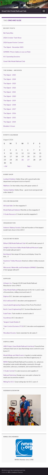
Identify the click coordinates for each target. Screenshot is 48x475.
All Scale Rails (8, 206)
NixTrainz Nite (8, 33)
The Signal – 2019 (9, 100)
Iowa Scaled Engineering (11, 305)
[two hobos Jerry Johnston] (24, 410)
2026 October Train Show (12, 38)
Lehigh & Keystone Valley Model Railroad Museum (20, 247)
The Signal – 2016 (9, 113)
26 (23, 160)
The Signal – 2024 (9, 79)
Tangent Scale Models (11, 322)
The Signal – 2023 (9, 83)
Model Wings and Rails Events (13, 355)
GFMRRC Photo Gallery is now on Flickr (17, 52)
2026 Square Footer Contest (13, 42)
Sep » (29, 166)
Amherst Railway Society (12, 227)
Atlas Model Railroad (10, 290)
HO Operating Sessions (11, 57)
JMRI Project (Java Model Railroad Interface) (18, 346)
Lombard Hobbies (9, 179)
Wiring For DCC (8, 382)
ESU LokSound (8, 301)
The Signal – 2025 (9, 75)
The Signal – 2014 (9, 122)
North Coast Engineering (12, 309)
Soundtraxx (7, 318)
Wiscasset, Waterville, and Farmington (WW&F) (19, 267)
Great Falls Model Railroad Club (14, 11)
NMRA (5, 362)
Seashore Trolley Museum (12, 261)
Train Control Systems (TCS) (13, 326)
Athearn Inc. (7, 283)
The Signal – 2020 (9, 96)
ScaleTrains (7, 313)
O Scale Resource (9, 214)
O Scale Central (8, 371)
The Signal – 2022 (9, 88)
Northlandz (7, 254)
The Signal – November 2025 (13, 47)
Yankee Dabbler (8, 190)
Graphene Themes (17, 472)
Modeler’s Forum (9, 126)
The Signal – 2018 (9, 105)
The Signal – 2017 (9, 109)
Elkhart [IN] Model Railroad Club (14, 243)
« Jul (5, 166)
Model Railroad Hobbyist (11, 210)
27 (28, 160)
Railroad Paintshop (9, 375)
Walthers (6, 186)
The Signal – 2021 (9, 92)
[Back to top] (43, 470)
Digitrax (6, 296)
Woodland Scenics (9, 333)
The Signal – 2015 (9, 117)
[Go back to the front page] (24, 4)
